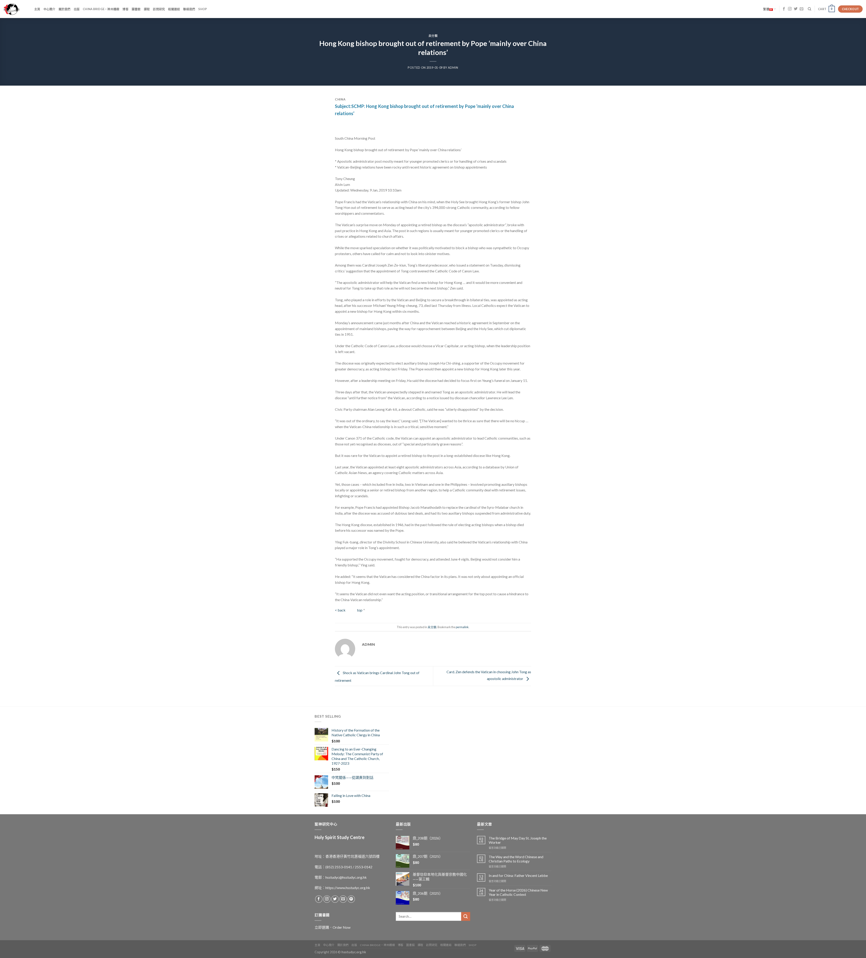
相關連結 (174, 9)
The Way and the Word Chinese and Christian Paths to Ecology (516, 859)
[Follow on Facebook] (784, 9)
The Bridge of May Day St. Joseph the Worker (518, 840)
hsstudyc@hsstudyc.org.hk (346, 877)
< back (340, 610)
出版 (77, 9)
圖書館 (136, 9)
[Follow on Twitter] (795, 9)
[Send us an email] (801, 9)
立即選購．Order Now (332, 927)
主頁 (37, 9)
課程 (147, 9)
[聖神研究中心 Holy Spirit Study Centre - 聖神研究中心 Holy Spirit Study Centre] (15, 9)
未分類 (433, 35)
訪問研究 (159, 9)
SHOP (202, 9)
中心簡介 (49, 9)
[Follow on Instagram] (790, 9)
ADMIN (453, 67)
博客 (125, 9)
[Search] (809, 9)
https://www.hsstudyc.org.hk (347, 887)
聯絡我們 (189, 9)
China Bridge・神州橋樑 (101, 9)
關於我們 (65, 9)
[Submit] (465, 916)
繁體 (766, 9)
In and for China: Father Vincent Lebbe (518, 875)
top (359, 610)
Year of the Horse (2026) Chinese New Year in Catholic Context (518, 892)
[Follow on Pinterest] (351, 899)
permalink (462, 627)
